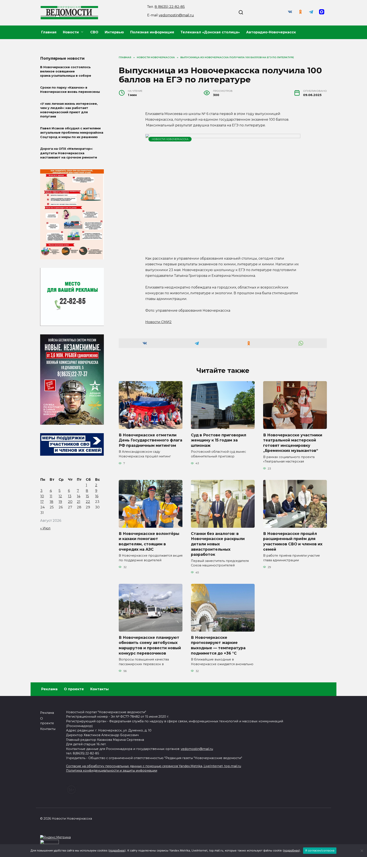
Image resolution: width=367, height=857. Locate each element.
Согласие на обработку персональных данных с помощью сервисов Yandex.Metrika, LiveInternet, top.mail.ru (153, 766)
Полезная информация (152, 32)
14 (78, 496)
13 (69, 496)
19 (60, 502)
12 (60, 496)
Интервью (114, 32)
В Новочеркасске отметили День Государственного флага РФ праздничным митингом (150, 440)
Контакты (99, 689)
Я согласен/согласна (320, 850)
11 (51, 496)
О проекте (74, 689)
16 (96, 496)
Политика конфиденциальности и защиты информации (111, 770)
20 (70, 502)
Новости (71, 32)
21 (78, 502)
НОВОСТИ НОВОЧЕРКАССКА (170, 139)
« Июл (45, 528)
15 (87, 496)
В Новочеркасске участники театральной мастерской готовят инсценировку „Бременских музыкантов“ (292, 443)
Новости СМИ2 (158, 322)
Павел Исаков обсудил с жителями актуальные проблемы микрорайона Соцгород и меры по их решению (71, 133)
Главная (48, 32)
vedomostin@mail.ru (176, 15)
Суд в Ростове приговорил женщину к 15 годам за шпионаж (218, 440)
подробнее (117, 850)
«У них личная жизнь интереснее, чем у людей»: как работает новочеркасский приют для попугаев (69, 110)
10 (42, 496)
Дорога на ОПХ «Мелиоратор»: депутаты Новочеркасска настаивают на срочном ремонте (68, 153)
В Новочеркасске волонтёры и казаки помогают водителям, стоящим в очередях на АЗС (149, 541)
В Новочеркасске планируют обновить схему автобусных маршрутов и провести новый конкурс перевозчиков (150, 645)
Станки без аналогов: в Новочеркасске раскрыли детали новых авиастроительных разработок (218, 544)
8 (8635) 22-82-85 (170, 7)
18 (51, 502)
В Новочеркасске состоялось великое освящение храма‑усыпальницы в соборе (65, 71)
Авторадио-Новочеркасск (271, 32)
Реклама (49, 689)
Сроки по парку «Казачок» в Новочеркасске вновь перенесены (70, 90)
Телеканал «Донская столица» (210, 32)
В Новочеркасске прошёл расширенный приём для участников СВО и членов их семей (292, 541)
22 (88, 502)
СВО (94, 32)
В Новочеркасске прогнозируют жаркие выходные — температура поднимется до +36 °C (218, 645)
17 (42, 502)
